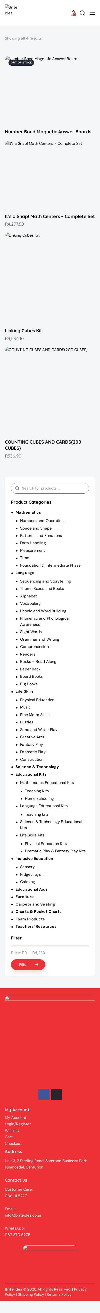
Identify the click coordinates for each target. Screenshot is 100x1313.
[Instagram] (56, 1094)
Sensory (27, 866)
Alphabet (28, 596)
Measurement (32, 550)
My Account (15, 1117)
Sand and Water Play (39, 729)
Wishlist (12, 1130)
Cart (9, 1136)
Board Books (31, 676)
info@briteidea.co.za (23, 1215)
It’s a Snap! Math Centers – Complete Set (50, 216)
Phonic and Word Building (43, 611)
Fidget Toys (30, 874)
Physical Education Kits (46, 843)
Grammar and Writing (39, 639)
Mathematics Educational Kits (47, 782)
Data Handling (33, 542)
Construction (31, 759)
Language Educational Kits (44, 805)
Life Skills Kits (32, 835)
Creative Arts (32, 737)
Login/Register (18, 1123)
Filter (23, 964)
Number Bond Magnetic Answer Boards (48, 132)
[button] (43, 90)
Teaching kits (37, 814)
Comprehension (34, 646)
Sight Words (31, 631)
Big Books (29, 684)
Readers (27, 654)
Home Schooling (39, 798)
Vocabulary (30, 603)
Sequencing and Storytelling (45, 581)
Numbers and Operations (43, 520)
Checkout (13, 1143)
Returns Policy (59, 1294)
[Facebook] (44, 1094)
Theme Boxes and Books (42, 588)
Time (24, 557)
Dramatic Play (32, 751)
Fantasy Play (31, 744)
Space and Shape (36, 528)
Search (16, 488)
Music (25, 707)
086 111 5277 (16, 1195)
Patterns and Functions (41, 535)
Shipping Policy (31, 1294)
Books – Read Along (38, 661)
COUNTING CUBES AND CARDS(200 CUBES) (43, 445)
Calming (27, 881)
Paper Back (30, 669)
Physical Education (37, 699)
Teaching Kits (37, 790)
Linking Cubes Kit (23, 330)
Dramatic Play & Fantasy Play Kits (55, 851)
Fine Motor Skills (35, 714)
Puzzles (26, 722)
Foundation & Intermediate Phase (50, 565)
